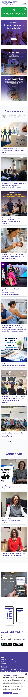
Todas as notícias (14, 442)
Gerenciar (15, 693)
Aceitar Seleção (7, 693)
